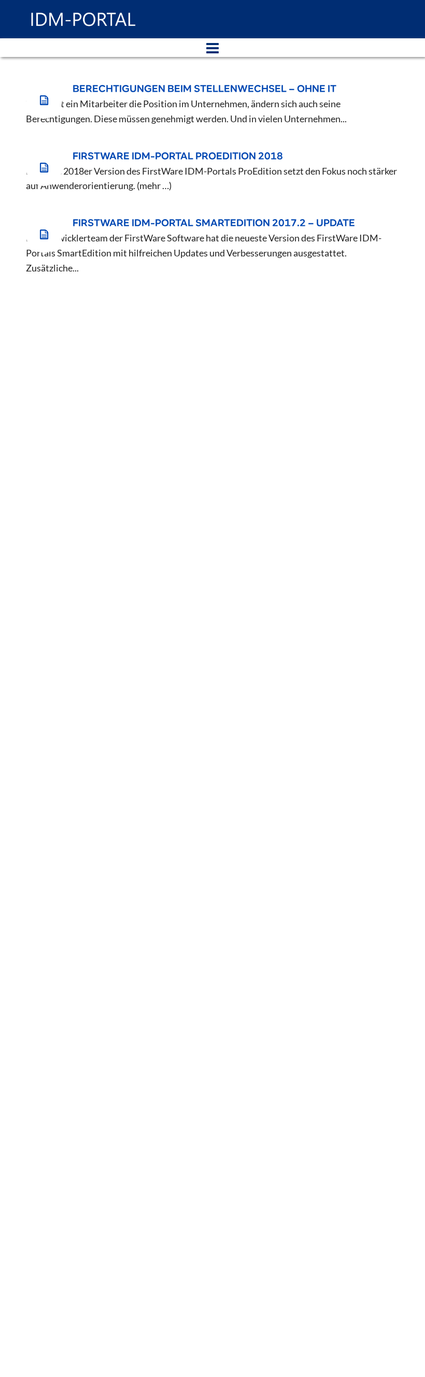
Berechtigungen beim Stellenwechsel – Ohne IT (204, 89)
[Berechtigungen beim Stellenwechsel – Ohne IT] (44, 100)
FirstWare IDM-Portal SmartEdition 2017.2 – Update (214, 223)
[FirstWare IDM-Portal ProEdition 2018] (44, 168)
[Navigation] (212, 47)
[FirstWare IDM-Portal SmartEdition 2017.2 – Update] (44, 235)
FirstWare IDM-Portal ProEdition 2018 (178, 156)
